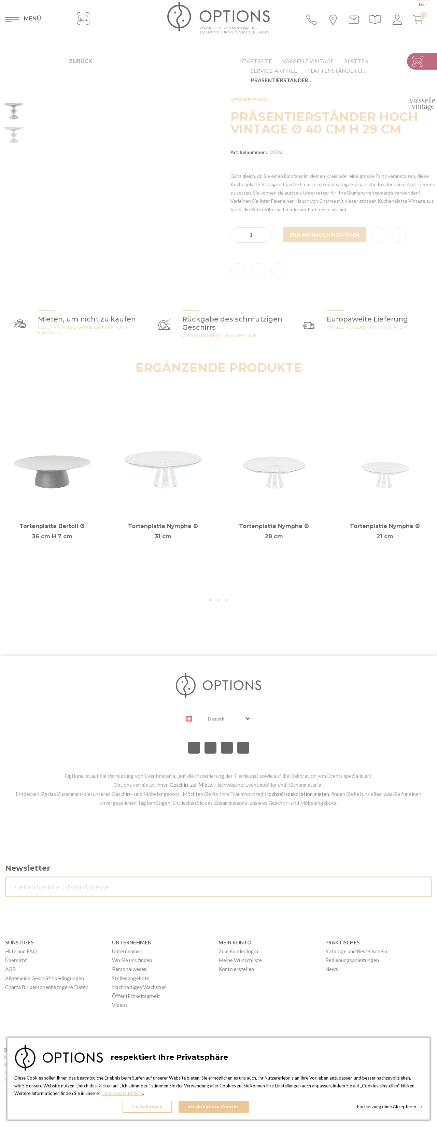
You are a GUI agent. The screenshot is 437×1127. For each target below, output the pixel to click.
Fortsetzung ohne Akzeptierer (390, 1106)
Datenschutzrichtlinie (122, 1093)
